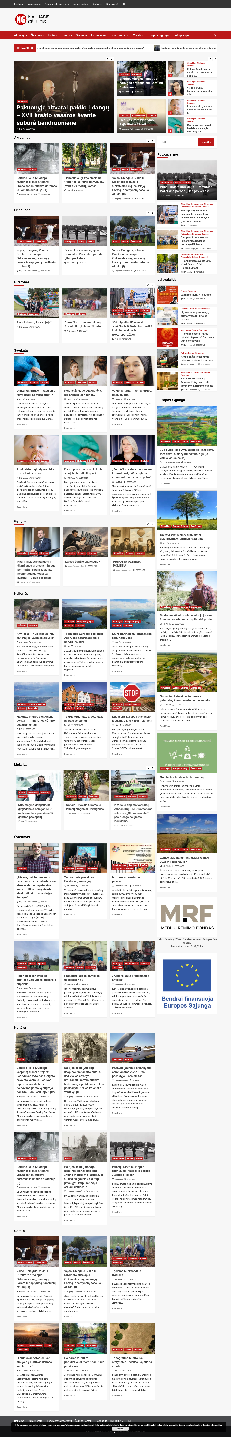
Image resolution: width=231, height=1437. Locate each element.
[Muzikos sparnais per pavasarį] (132, 858)
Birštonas (22, 314)
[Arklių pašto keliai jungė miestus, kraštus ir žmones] (167, 358)
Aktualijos (20, 35)
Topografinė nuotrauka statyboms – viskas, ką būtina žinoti (132, 1362)
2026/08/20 (45, 129)
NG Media (126, 92)
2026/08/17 (78, 190)
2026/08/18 (93, 1191)
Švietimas (37, 35)
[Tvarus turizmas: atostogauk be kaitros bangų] (84, 697)
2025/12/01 (139, 570)
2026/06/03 (148, 129)
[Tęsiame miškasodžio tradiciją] (132, 1251)
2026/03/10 (131, 984)
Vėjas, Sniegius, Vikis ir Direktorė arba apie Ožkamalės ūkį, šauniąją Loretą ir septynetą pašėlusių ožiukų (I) (131, 258)
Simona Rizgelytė (190, 249)
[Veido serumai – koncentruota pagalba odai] (176, 88)
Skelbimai (201, 63)
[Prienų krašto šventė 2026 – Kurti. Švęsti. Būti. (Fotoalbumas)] (167, 263)
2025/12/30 (83, 1371)
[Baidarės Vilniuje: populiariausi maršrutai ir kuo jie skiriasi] (84, 1338)
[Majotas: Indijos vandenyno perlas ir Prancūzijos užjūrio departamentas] (36, 697)
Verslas (138, 35)
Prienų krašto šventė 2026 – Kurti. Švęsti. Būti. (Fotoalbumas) (197, 264)
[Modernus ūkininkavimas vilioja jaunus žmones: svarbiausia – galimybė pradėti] (187, 591)
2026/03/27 (179, 866)
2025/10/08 (126, 642)
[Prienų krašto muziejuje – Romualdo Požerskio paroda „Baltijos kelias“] (84, 231)
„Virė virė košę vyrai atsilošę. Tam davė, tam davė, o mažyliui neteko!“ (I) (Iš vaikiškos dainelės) (187, 454)
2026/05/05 (83, 886)
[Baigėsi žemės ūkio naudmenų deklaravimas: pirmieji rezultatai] (187, 510)
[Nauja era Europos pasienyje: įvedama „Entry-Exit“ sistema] (132, 697)
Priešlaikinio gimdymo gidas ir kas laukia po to (200, 109)
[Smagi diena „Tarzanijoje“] (36, 303)
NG (68, 190)
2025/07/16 (126, 1371)
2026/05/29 (179, 624)
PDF (124, 3)
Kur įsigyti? (112, 3)
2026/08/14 (83, 263)
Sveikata (81, 35)
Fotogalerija (181, 35)
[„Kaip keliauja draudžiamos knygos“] (132, 956)
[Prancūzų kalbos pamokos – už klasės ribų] (84, 956)
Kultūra (52, 35)
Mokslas (21, 796)
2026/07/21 (126, 339)
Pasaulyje (80, 625)
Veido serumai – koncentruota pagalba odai (200, 91)
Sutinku (120, 1428)
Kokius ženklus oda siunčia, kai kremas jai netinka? (200, 72)
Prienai (125, 169)
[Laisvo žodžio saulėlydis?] (84, 542)
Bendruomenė (119, 35)
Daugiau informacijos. (212, 1425)
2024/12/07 (30, 821)
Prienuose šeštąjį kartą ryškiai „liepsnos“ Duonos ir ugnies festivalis (197, 337)
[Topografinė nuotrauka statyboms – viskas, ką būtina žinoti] (132, 1338)
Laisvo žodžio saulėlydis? (81, 561)
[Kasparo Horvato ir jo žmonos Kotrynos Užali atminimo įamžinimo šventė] (167, 381)
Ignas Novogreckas (75, 566)
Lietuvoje (136, 74)
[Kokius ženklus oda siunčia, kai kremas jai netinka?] (176, 69)
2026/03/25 (131, 482)
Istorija (32, 169)
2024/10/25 (83, 814)
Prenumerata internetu (56, 3)
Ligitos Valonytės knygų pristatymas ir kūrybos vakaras (195, 316)
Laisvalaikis (98, 35)
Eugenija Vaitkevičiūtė (28, 129)
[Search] (215, 36)
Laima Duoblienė (121, 886)
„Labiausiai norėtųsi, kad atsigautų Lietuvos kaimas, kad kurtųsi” (35, 1362)
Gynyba (32, 553)
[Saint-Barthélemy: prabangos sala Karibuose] (132, 614)
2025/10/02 (78, 725)
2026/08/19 (45, 194)
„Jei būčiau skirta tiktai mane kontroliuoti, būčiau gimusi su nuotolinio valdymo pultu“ (132, 473)
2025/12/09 (36, 582)
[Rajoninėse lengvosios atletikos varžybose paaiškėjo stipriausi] (36, 956)
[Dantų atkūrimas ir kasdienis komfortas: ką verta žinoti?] (36, 371)
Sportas (67, 35)
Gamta (116, 169)
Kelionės (81, 314)
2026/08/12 (200, 345)
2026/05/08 (179, 705)
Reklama (18, 3)
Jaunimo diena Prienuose (196, 294)
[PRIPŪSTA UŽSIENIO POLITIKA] (132, 542)
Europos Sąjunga (158, 35)
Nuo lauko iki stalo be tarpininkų (182, 777)
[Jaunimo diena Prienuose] (167, 295)
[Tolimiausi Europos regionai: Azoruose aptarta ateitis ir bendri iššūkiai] (84, 614)
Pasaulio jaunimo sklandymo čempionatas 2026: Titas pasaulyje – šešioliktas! (131, 1072)
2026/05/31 (200, 272)
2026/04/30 (136, 886)
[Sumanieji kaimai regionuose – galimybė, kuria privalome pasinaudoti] (187, 672)
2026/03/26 (36, 478)
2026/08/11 (205, 364)
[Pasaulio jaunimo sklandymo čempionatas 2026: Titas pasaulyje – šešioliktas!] (132, 1048)
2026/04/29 (83, 984)
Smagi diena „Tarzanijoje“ (34, 322)
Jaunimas (33, 314)
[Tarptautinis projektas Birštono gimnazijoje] (84, 858)
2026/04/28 (131, 399)
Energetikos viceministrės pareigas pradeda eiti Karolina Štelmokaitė (141, 83)
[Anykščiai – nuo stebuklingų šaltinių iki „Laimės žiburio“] (84, 303)
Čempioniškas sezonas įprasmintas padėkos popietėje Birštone (194, 241)
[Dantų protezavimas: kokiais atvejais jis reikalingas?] (176, 125)
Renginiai (131, 314)
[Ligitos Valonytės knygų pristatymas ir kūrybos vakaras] (167, 316)
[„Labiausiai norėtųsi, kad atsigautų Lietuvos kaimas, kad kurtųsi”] (36, 1338)
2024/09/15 (126, 826)
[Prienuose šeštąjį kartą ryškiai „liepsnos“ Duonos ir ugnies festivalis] (167, 337)
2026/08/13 (141, 271)
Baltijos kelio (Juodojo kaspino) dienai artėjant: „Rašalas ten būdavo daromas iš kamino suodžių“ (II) (36, 1175)
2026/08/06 (83, 331)
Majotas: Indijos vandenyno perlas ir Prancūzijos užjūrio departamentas (36, 720)
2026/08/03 (138, 92)
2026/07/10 (174, 543)
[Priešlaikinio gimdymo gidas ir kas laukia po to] (176, 107)
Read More (22, 424)
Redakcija (97, 3)
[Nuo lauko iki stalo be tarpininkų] (187, 753)
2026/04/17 (179, 782)
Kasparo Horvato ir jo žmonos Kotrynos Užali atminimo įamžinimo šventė (197, 382)
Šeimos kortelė (80, 3)
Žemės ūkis (136, 169)
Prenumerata (34, 3)
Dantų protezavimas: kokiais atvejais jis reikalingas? (199, 128)
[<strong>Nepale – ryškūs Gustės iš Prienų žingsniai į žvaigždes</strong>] (84, 785)
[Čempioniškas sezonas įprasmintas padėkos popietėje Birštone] (167, 239)
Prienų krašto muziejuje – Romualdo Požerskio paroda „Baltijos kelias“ (83, 254)
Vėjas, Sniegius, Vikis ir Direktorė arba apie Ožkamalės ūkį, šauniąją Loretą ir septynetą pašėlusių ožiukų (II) (131, 186)
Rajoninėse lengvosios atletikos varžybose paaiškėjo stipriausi (36, 980)
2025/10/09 (78, 646)
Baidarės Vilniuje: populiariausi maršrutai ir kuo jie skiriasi (84, 1362)
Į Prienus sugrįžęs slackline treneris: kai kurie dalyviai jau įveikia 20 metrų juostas (84, 182)
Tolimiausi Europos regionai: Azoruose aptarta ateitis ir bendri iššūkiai (83, 638)
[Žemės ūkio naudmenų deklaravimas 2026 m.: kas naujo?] (187, 833)
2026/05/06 (83, 399)
